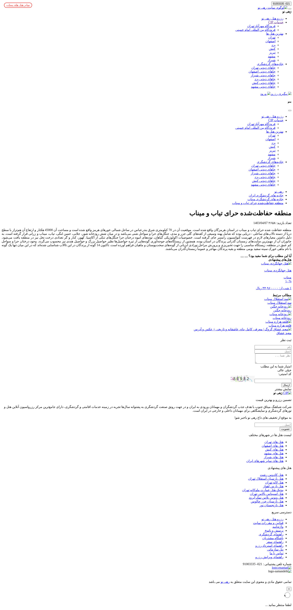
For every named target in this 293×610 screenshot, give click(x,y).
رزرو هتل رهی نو (272, 18)
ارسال (286, 385)
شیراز (271, 60)
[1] (246, 257)
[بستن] (289, 110)
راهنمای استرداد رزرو (269, 545)
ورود (263, 94)
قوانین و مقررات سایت (268, 523)
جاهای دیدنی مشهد (263, 86)
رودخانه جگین (282, 310)
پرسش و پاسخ (274, 530)
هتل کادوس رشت (271, 475)
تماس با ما (276, 553)
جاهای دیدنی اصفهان (262, 71)
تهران (271, 37)
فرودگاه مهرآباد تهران (261, 26)
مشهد (271, 56)
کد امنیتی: (284, 374)
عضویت (285, 428)
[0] (242, 257)
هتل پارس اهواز (273, 486)
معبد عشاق (283, 333)
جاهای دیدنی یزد (265, 79)
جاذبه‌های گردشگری (270, 64)
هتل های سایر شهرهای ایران (264, 461)
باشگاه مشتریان (272, 538)
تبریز (272, 52)
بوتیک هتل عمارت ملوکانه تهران (262, 490)
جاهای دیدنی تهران (263, 67)
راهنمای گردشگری (271, 534)
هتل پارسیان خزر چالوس (267, 501)
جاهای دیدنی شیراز (263, 75)
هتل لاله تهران (274, 482)
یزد (273, 45)
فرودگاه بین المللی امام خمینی (255, 30)
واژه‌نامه (277, 526)
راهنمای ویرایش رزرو (269, 557)
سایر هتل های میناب (18, 5)
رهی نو (225, 581)
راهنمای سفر (274, 542)
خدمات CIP (275, 22)
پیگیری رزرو (279, 94)
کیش (272, 48)
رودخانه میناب (282, 318)
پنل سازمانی (275, 549)
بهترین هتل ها (274, 33)
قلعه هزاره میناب (280, 325)
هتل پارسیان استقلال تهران (265, 478)
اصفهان (270, 41)
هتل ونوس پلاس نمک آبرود (266, 497)
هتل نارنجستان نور (271, 505)
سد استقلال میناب (279, 302)
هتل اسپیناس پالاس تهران (266, 494)
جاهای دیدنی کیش (263, 83)
